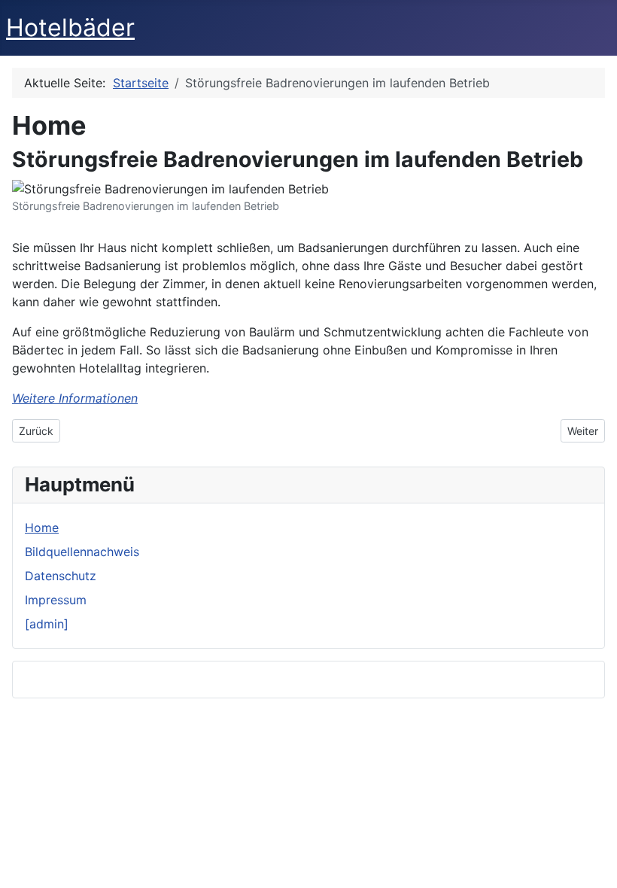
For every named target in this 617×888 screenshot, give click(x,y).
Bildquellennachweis (82, 551)
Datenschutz (60, 575)
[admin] (46, 623)
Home (42, 527)
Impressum (56, 599)
